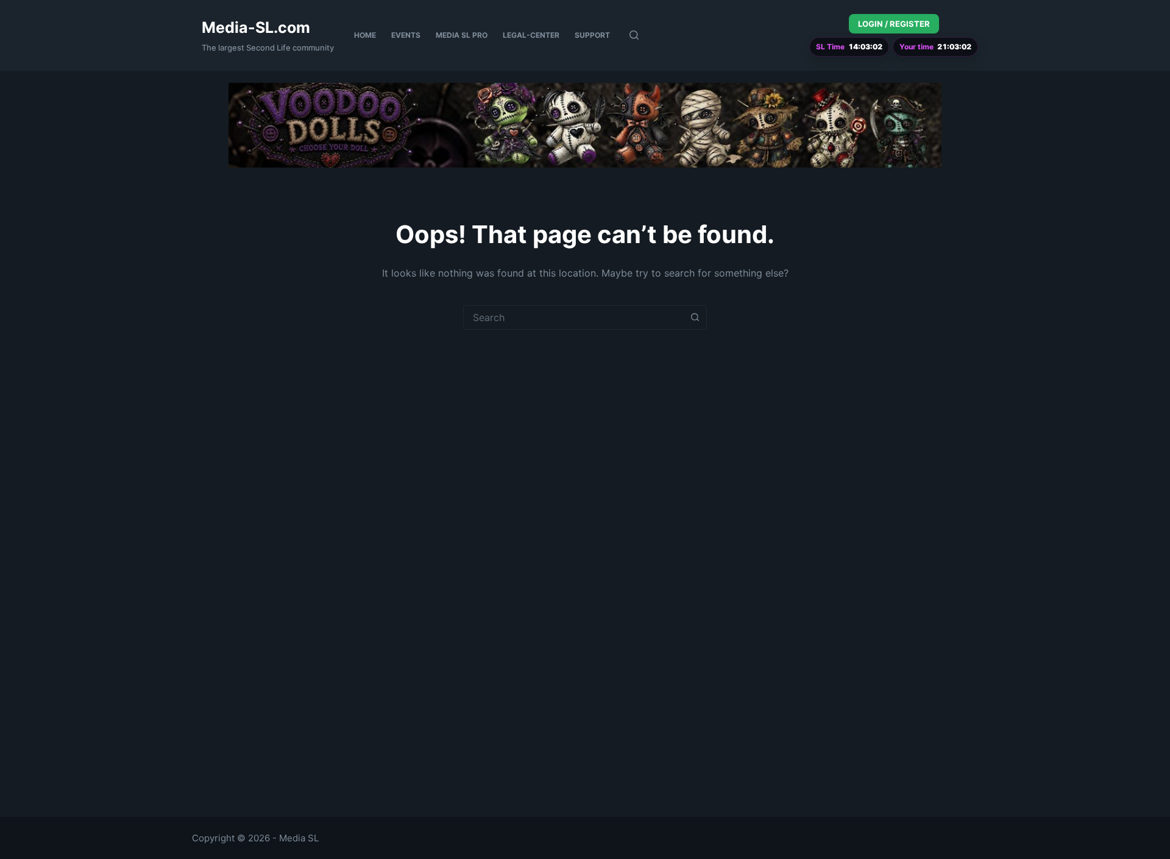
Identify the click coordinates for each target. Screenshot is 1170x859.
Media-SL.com (256, 27)
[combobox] (573, 317)
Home (365, 35)
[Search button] (694, 317)
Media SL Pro (462, 35)
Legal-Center (531, 35)
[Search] (634, 35)
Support (592, 35)
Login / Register (894, 24)
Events (405, 35)
